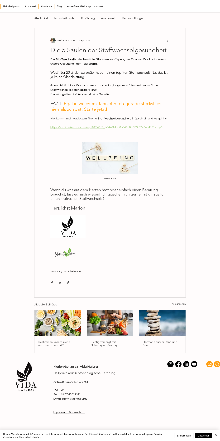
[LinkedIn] (186, 364)
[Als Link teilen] (67, 282)
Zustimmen (204, 435)
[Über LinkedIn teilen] (59, 282)
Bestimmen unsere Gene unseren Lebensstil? (54, 343)
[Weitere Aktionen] (168, 40)
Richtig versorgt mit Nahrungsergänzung (104, 343)
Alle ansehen (179, 304)
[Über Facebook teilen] (51, 282)
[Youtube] (194, 364)
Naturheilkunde (64, 18)
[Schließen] (216, 435)
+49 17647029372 (70, 394)
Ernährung (88, 18)
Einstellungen (184, 435)
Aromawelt (108, 18)
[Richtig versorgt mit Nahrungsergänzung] (110, 323)
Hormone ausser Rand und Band (160, 343)
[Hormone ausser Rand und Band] (162, 323)
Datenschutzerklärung (30, 437)
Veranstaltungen (133, 18)
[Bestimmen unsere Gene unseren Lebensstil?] (57, 323)
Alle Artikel (41, 18)
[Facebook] (178, 364)
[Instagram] (170, 364)
